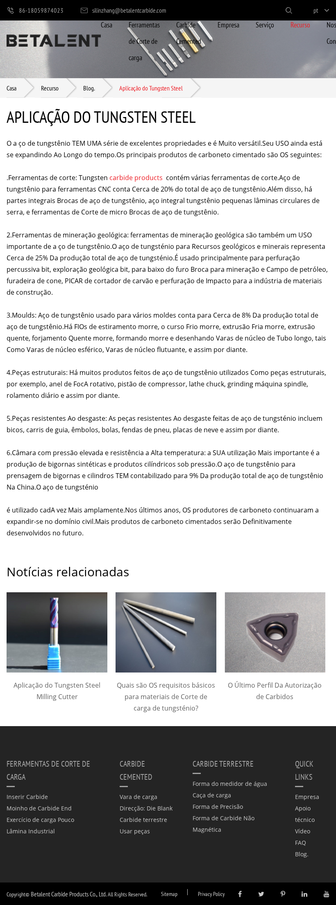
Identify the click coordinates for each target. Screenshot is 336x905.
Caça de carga (212, 795)
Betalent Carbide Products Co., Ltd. (69, 893)
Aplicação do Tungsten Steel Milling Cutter (57, 691)
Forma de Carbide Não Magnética (223, 823)
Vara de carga (138, 797)
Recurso (300, 24)
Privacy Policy (211, 894)
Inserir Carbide (27, 797)
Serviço (265, 24)
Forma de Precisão (218, 806)
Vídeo (302, 831)
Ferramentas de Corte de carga (144, 41)
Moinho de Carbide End (39, 808)
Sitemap (169, 894)
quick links (304, 770)
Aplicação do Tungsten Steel (151, 88)
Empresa (228, 24)
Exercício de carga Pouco (40, 820)
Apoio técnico (305, 814)
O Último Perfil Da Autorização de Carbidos (275, 691)
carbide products (136, 177)
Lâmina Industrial (31, 831)
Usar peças (135, 831)
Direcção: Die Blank (146, 808)
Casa (106, 24)
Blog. (89, 88)
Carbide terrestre (143, 820)
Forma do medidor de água (230, 784)
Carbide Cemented (188, 32)
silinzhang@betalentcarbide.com (129, 10)
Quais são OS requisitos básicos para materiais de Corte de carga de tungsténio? (166, 697)
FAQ (300, 842)
